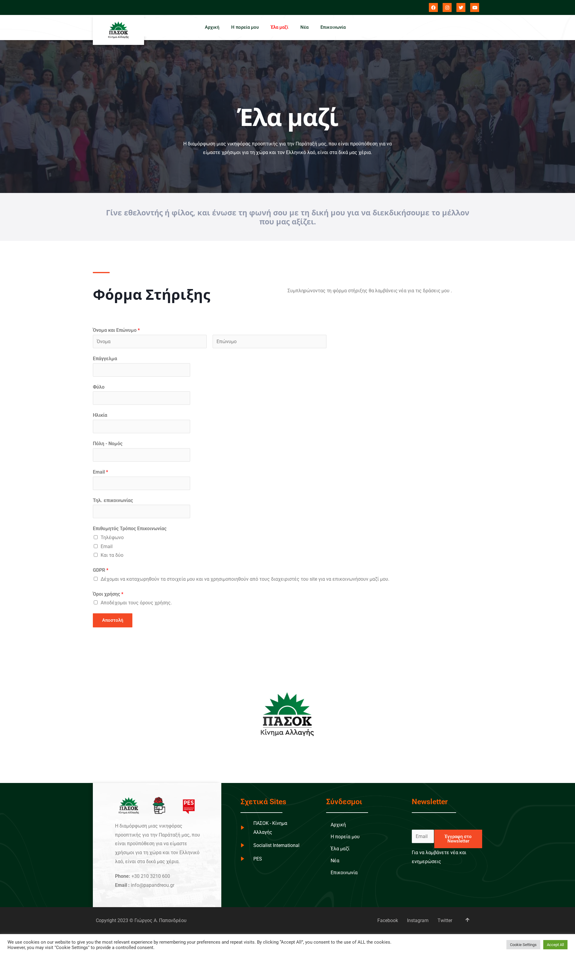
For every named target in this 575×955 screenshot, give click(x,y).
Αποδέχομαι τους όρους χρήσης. (136, 603)
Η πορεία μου (245, 27)
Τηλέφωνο (112, 537)
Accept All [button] (555, 944)
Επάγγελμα (105, 358)
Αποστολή (112, 620)
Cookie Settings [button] (523, 944)
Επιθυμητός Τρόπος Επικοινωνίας (130, 528)
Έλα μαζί (279, 27)
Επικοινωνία (333, 27)
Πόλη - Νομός (107, 443)
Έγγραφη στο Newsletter (458, 839)
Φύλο (99, 387)
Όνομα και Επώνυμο (116, 330)
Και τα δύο (112, 555)
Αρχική (212, 27)
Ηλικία (100, 415)
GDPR (100, 570)
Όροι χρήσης (108, 594)
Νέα (304, 27)
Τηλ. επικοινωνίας (113, 500)
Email (100, 472)
